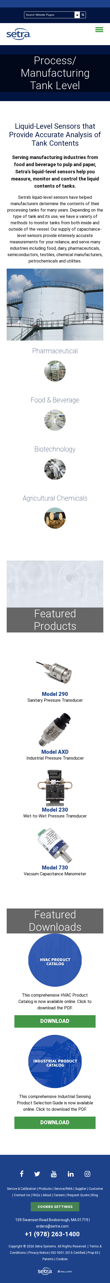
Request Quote (78, 1195)
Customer (96, 1189)
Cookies (62, 1259)
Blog (94, 1195)
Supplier (80, 1189)
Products (45, 1189)
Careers (59, 1195)
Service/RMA (63, 1189)
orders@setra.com (52, 1226)
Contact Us (22, 1195)
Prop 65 (93, 1253)
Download (54, 1021)
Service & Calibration (21, 1189)
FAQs (36, 1195)
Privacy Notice (38, 1253)
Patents (48, 1259)
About (47, 1195)
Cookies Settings (55, 1207)
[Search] (83, 14)
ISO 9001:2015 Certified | (69, 1253)
